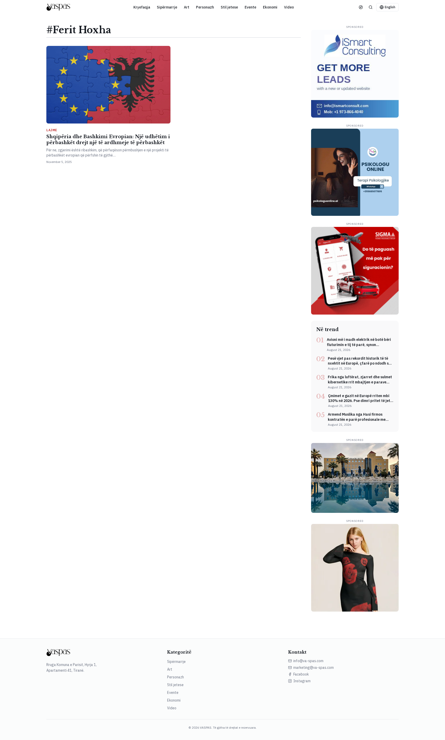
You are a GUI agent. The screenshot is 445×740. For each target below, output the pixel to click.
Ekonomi (270, 7)
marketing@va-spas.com (313, 667)
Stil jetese (229, 7)
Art (186, 7)
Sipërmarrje (167, 7)
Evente (250, 7)
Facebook (301, 674)
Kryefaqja (141, 7)
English (390, 7)
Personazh (205, 7)
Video (289, 7)
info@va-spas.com (308, 661)
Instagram (302, 681)
